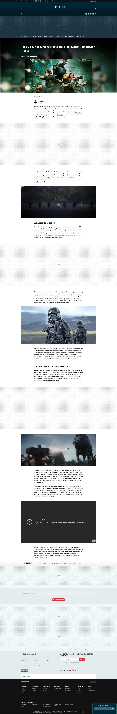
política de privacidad (75, 662)
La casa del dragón (25, 665)
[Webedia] (25, 681)
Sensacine (45, 688)
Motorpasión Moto (68, 690)
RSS (75, 670)
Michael (39, 36)
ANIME (47, 14)
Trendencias (79, 688)
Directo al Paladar (57, 688)
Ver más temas (24, 670)
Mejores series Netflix (68, 649)
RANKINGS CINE (55, 14)
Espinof (58, 7)
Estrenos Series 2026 (59, 649)
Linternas (49, 665)
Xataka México (23, 704)
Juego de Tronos (64, 36)
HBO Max (49, 663)
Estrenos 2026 (50, 649)
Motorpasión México (69, 704)
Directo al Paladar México (57, 705)
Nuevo (92, 9)
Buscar (93, 676)
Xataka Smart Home (24, 694)
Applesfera (23, 692)
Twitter (95, 14)
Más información (58, 712)
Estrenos (40, 563)
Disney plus (49, 658)
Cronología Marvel (85, 649)
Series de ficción (24, 658)
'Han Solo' (79, 113)
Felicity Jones (64, 563)
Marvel (57, 36)
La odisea (36, 663)
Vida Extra (34, 690)
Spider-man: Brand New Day (38, 666)
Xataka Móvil (23, 690)
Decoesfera (79, 690)
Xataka (22, 688)
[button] (42, 101)
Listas (48, 660)
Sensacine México (46, 704)
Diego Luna (57, 563)
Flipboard (91, 14)
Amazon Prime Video (38, 658)
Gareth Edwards (73, 563)
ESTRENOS (33, 14)
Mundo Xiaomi (23, 696)
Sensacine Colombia (47, 706)
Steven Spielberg (33, 36)
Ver (59, 599)
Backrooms (45, 36)
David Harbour (52, 36)
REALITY (41, 14)
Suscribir (82, 659)
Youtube (93, 14)
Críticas (44, 563)
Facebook (88, 14)
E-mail (38, 56)
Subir (92, 682)
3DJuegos (34, 688)
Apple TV (23, 663)
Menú (24, 9)
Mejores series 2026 (32, 649)
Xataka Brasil (23, 706)
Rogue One (60, 115)
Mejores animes (77, 649)
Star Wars (75, 107)
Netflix (35, 660)
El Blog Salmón (90, 688)
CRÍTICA (26, 14)
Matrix (84, 36)
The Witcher (78, 36)
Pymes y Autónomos (91, 690)
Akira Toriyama (71, 36)
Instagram (86, 14)
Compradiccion (79, 692)
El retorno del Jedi (77, 488)
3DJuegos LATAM (35, 704)
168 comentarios (26, 56)
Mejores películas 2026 (42, 649)
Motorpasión (67, 688)
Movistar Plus (23, 660)
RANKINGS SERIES (65, 14)
